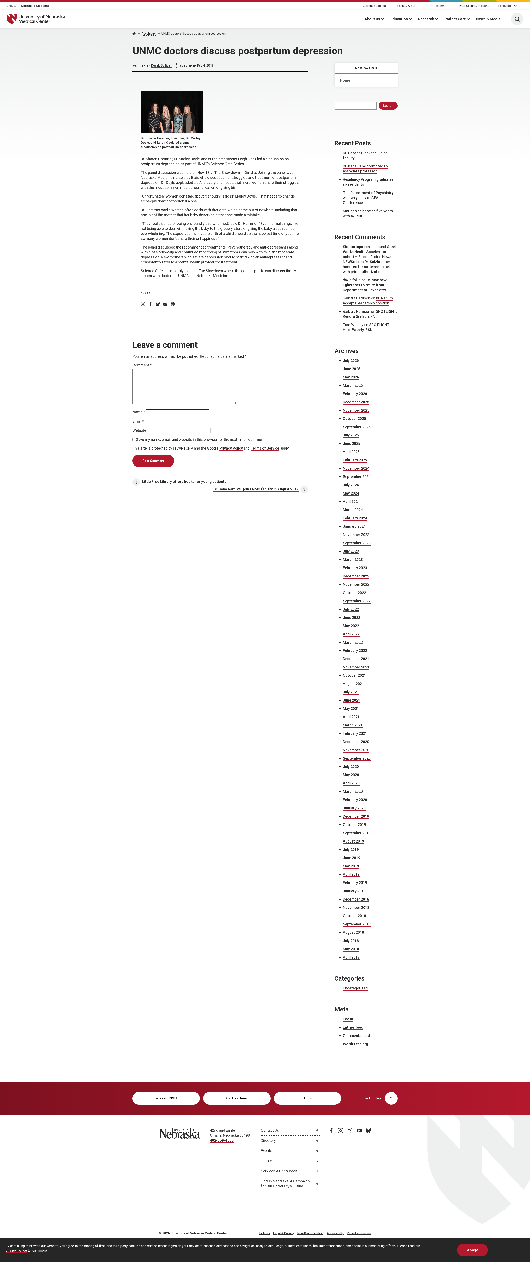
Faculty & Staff (407, 6)
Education (399, 19)
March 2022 (353, 642)
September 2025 (357, 427)
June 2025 (351, 443)
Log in (348, 1019)
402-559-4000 (222, 1140)
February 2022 (355, 650)
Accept (472, 1250)
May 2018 (351, 949)
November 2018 (356, 907)
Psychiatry (149, 33)
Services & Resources (279, 1171)
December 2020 (356, 742)
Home (345, 80)
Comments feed (356, 1035)
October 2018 (354, 916)
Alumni (440, 6)
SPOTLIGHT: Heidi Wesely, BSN (366, 327)
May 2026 (351, 377)
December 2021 (356, 659)
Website (139, 430)
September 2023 (357, 543)
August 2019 (353, 841)
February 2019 (355, 882)
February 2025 (355, 460)
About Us (372, 19)
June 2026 (351, 369)
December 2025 (356, 402)
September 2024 (357, 476)
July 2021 (351, 692)
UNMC (11, 6)
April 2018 (351, 957)
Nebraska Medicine (35, 6)
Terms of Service (265, 448)
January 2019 (354, 891)
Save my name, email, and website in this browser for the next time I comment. (200, 439)
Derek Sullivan (161, 65)
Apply (307, 1098)
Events (266, 1150)
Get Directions (236, 1098)
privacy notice (16, 1250)
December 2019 (356, 816)
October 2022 (354, 592)
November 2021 (356, 667)
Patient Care (455, 19)
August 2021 (353, 683)
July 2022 (351, 609)
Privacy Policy (231, 448)
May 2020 (351, 775)
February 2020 (355, 800)
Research (426, 19)
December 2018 (356, 899)
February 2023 (355, 568)
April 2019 (351, 874)
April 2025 (351, 452)
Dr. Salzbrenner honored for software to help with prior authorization (367, 266)
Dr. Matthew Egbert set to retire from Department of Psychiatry (365, 285)
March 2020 (353, 791)
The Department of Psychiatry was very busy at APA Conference (368, 197)
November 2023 (356, 534)
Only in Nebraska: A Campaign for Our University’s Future (285, 1183)
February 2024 (355, 518)
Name (138, 412)
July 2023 (351, 551)
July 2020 (351, 766)
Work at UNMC (166, 1098)
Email (138, 421)
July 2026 (351, 360)
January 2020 (354, 808)
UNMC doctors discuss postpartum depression (193, 33)
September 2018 (357, 924)
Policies (264, 1233)
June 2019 (351, 858)
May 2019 (351, 866)
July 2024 (351, 485)
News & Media (488, 19)
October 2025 (354, 418)
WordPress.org (355, 1044)
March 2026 (353, 385)
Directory (268, 1140)
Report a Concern (359, 1233)
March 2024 (353, 510)
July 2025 (351, 435)
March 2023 (353, 559)
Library (266, 1161)
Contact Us (270, 1130)
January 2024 (354, 526)
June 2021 (351, 700)
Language (505, 6)
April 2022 (351, 634)
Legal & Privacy (283, 1233)
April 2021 (351, 717)
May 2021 (351, 708)
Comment (142, 365)
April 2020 (351, 783)
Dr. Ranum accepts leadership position (368, 300)
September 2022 (357, 601)
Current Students (374, 6)
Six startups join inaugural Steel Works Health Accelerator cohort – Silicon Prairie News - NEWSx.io (369, 254)
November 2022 (356, 584)
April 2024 (351, 501)
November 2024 (356, 468)
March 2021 (353, 725)
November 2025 (356, 410)
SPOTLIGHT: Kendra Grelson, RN (370, 314)
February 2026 (355, 394)
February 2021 (355, 733)
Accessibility (335, 1233)
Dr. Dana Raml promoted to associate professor (365, 168)
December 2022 (356, 576)
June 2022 (351, 617)
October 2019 (354, 824)
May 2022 (351, 626)
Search (388, 106)
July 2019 (351, 849)
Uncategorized (355, 988)
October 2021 (354, 675)
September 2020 (357, 758)
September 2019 (357, 833)
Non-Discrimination (310, 1233)
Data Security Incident (474, 6)
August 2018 (353, 932)
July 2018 (351, 940)
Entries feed (353, 1027)
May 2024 (351, 493)
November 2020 (356, 750)
